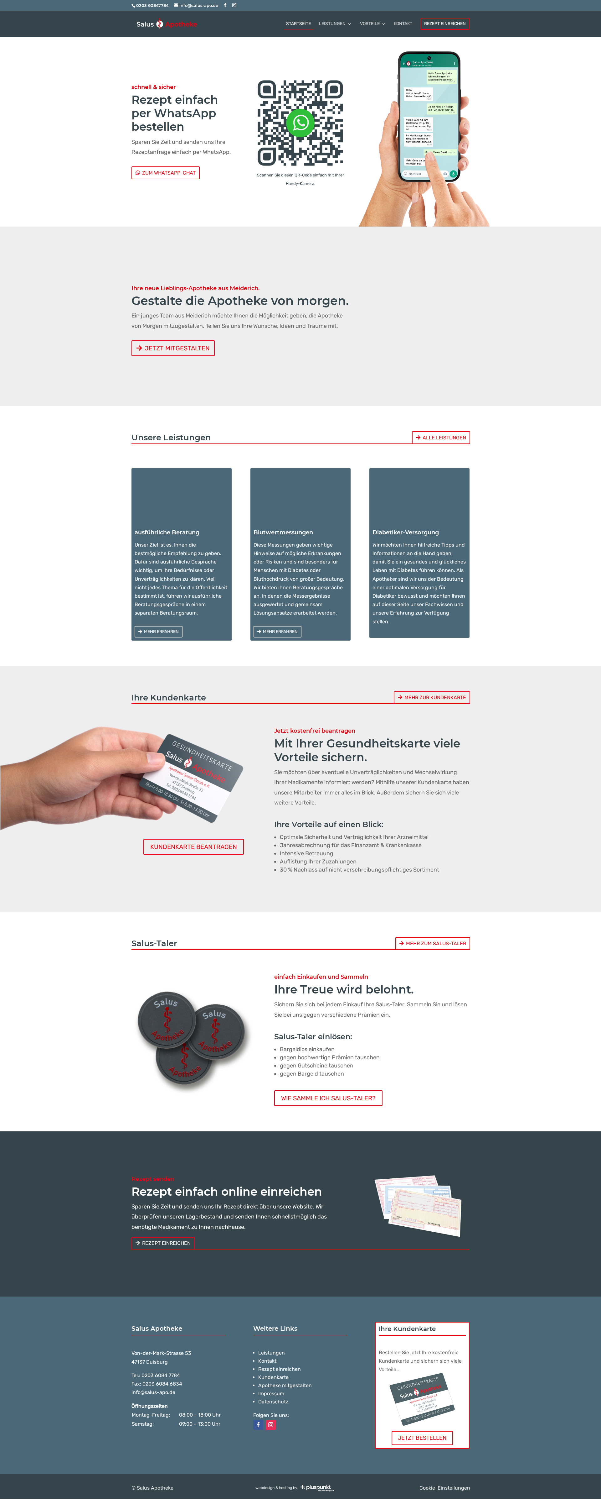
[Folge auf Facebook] (258, 1425)
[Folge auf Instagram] (271, 1425)
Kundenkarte (273, 1377)
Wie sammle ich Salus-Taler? (328, 1098)
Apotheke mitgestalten (285, 1385)
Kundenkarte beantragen (193, 847)
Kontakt (267, 1361)
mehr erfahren (161, 631)
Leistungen (271, 1353)
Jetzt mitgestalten (177, 348)
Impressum (271, 1394)
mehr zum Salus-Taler (436, 943)
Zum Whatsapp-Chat (169, 173)
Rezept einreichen (166, 1243)
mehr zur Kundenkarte (435, 697)
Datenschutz (273, 1402)
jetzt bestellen (422, 1437)
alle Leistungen (444, 438)
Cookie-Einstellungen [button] (444, 1488)
